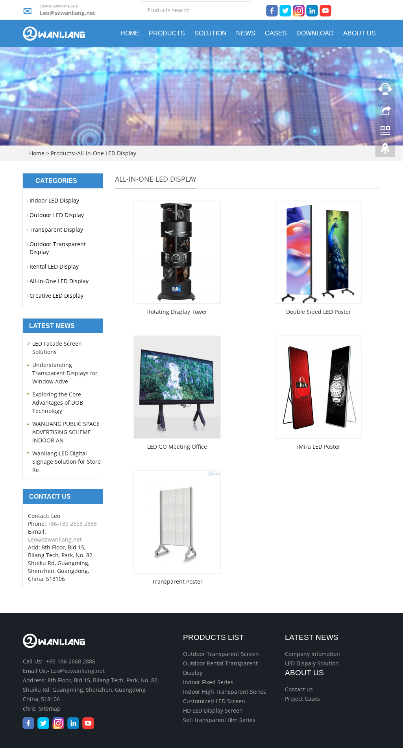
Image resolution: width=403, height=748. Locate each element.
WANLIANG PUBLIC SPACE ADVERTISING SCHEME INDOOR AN (66, 432)
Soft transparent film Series (219, 720)
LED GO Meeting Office (177, 446)
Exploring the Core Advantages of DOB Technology (57, 403)
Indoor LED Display (54, 200)
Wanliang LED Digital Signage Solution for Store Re (66, 461)
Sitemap (50, 708)
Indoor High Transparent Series (224, 691)
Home (129, 33)
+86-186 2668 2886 (72, 523)
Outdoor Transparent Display (58, 248)
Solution (210, 33)
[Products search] (245, 10)
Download (315, 33)
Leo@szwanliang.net (67, 13)
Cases (276, 33)
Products (167, 33)
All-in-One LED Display (106, 153)
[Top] (385, 150)
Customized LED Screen (214, 701)
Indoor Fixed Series (208, 682)
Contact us (299, 689)
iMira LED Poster (318, 446)
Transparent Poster (177, 581)
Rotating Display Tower (177, 311)
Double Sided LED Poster (318, 311)
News (245, 33)
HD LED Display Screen (213, 710)
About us (359, 33)
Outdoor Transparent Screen (221, 654)
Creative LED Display (56, 295)
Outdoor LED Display (57, 215)
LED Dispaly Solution (312, 663)
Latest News (311, 637)
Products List (213, 637)
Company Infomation (312, 654)
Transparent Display (56, 229)
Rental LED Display (54, 266)
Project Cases (302, 698)
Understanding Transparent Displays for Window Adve (65, 373)
